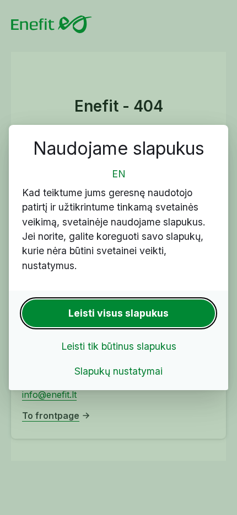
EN (119, 174)
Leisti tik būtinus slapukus (118, 346)
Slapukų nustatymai (118, 371)
